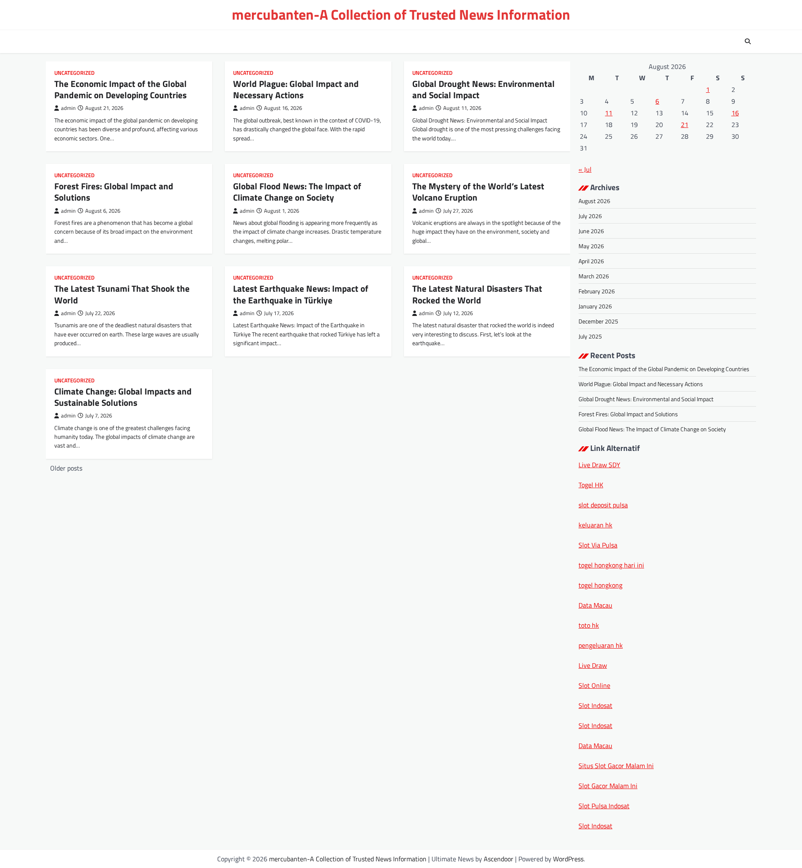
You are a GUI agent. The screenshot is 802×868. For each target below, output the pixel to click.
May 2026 (591, 246)
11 (608, 113)
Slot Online (594, 685)
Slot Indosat (595, 705)
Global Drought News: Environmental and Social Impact (483, 89)
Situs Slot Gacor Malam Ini (616, 766)
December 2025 (598, 321)
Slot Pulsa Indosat (604, 806)
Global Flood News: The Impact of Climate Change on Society (297, 191)
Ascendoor (498, 859)
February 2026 (597, 291)
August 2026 (594, 200)
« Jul (585, 169)
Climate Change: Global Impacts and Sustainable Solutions (123, 396)
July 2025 (590, 336)
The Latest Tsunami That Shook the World (122, 294)
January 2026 (595, 306)
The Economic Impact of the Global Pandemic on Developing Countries (120, 89)
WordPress (568, 859)
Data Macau (595, 605)
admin (68, 108)
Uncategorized (74, 73)
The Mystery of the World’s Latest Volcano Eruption (478, 191)
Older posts (66, 468)
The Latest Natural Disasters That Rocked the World (477, 294)
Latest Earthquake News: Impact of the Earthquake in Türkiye (300, 294)
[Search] (747, 41)
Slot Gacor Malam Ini (608, 786)
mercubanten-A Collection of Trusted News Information (401, 14)
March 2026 (594, 276)
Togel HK (591, 485)
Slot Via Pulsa (598, 545)
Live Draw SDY (599, 465)
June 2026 (591, 231)
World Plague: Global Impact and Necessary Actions (296, 89)
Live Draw (593, 665)
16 (735, 113)
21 (684, 125)
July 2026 (590, 215)
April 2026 (591, 261)
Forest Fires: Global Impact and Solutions (113, 191)
